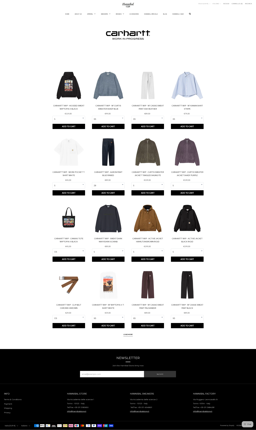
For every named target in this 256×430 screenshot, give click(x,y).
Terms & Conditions (12, 399)
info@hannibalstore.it (76, 411)
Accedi (226, 4)
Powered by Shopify (227, 425)
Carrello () (237, 4)
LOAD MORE (128, 334)
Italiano (215, 3)
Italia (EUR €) (203, 3)
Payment (8, 404)
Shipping (8, 408)
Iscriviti (160, 374)
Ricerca (248, 4)
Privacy (7, 412)
